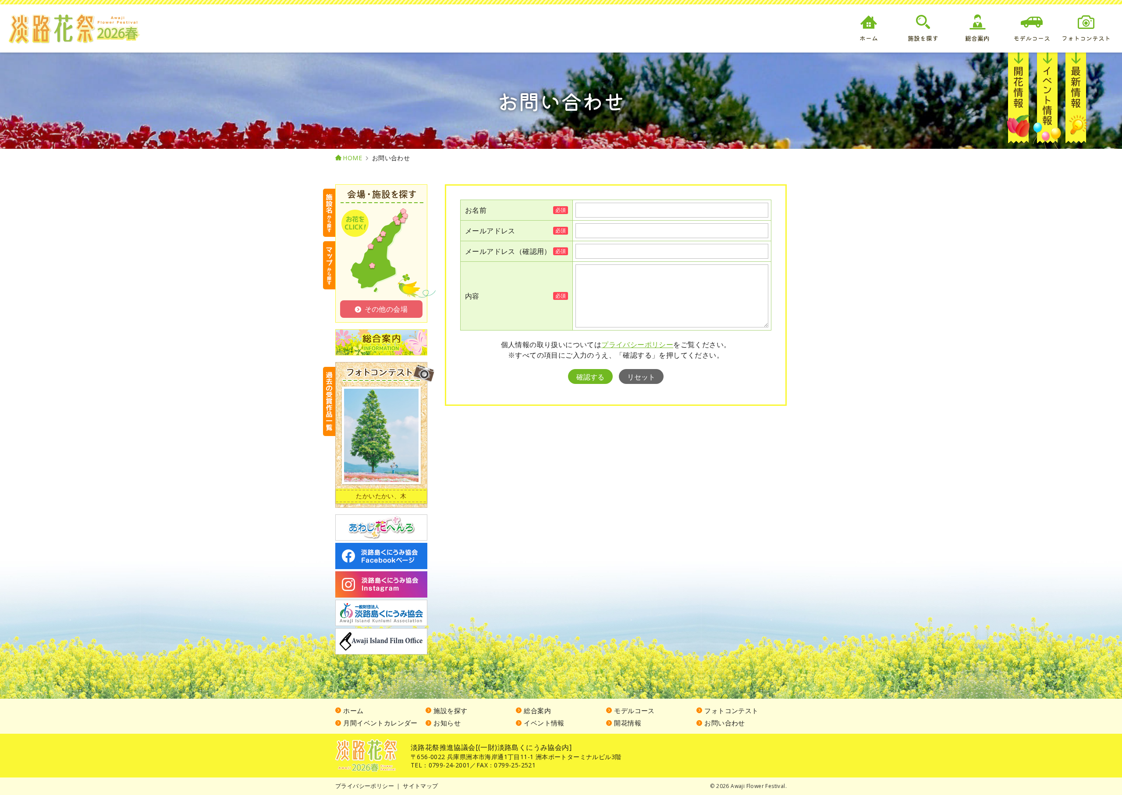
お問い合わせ (724, 722)
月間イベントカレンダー (380, 722)
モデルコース (634, 710)
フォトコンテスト (731, 710)
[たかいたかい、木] (381, 435)
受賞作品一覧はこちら (329, 401)
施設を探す (450, 710)
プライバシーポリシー (637, 344)
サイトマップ (420, 786)
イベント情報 (1047, 101)
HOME (352, 158)
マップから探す (329, 265)
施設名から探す (329, 213)
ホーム (353, 710)
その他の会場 (386, 309)
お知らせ (1076, 101)
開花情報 (1019, 101)
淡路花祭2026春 (366, 755)
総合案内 (537, 710)
